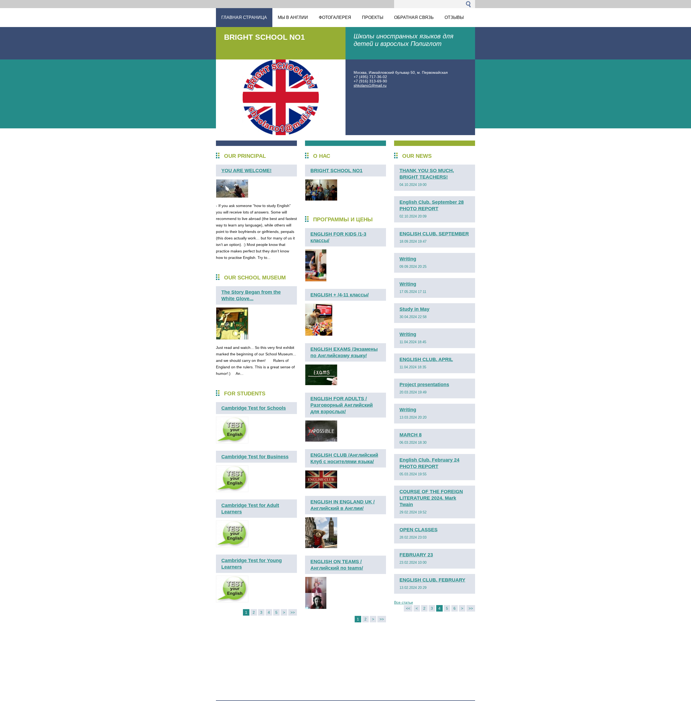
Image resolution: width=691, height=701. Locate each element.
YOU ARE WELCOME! (246, 170)
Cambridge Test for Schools (253, 408)
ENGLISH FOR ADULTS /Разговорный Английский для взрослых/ (341, 405)
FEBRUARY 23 (416, 555)
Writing (407, 259)
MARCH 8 (410, 435)
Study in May (414, 309)
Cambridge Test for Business (255, 456)
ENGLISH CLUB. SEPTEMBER (434, 233)
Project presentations (424, 384)
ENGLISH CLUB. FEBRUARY (432, 580)
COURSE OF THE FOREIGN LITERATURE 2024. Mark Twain (431, 498)
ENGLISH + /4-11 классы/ (339, 295)
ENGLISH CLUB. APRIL (426, 359)
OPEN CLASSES (418, 529)
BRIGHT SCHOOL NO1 (336, 170)
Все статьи (403, 602)
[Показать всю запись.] (232, 196)
